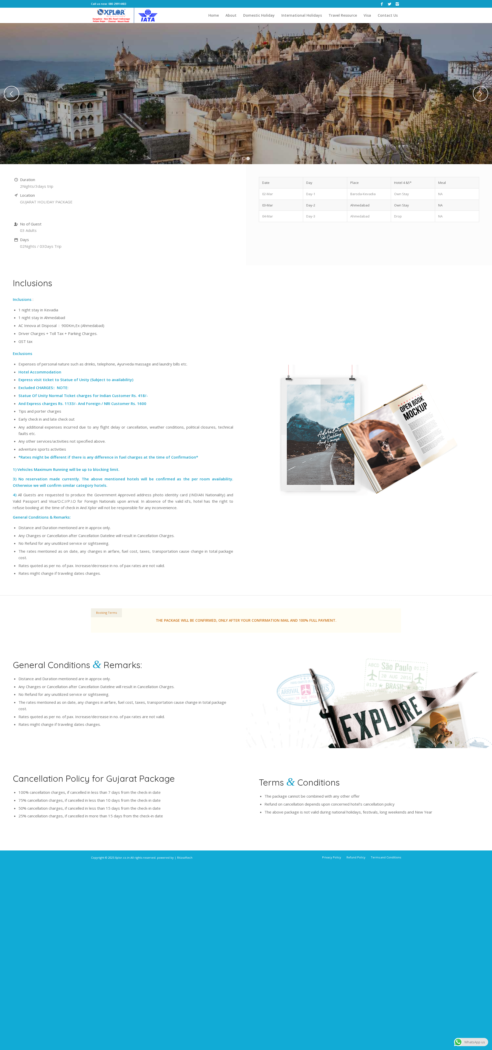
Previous (11, 93)
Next (480, 93)
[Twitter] (389, 4)
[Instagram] (397, 4)
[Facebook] (381, 4)
